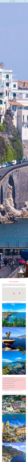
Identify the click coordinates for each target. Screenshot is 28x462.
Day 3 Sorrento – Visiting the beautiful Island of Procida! (9, 381)
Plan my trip (14, 140)
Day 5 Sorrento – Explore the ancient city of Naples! (9, 385)
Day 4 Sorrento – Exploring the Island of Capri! (8, 383)
